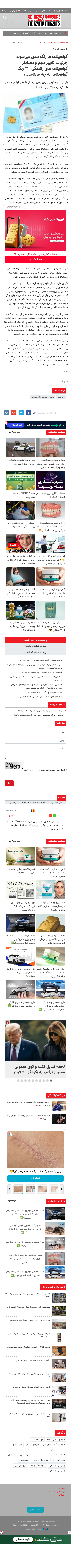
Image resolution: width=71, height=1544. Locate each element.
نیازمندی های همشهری (43, 10)
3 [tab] (43, 1081)
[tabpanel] (35, 1049)
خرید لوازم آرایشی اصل (55, 1450)
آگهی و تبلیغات (28, 10)
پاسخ (10, 815)
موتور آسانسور (37, 1439)
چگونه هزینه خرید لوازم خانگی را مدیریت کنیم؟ (33, 1360)
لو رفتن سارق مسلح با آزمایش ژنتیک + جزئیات (45, 692)
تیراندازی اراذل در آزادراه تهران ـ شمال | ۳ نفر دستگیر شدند (41, 660)
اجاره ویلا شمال (32, 1444)
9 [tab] (22, 1081)
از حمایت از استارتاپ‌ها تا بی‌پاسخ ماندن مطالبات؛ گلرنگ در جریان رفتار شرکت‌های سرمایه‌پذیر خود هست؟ (29, 1402)
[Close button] (69, 1532)
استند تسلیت (59, 1455)
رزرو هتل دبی (21, 1465)
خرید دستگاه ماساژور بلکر (54, 1444)
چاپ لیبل (12, 1455)
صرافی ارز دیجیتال (40, 1460)
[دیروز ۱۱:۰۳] (59, 1119)
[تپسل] (6, 207)
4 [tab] (40, 1081)
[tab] (35, 640)
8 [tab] (25, 1081)
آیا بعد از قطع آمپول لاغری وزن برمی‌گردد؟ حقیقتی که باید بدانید (29, 1415)
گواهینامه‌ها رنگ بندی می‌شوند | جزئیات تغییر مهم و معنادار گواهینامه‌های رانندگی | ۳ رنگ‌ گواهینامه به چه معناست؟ (41, 66)
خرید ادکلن (17, 1444)
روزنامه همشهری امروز (61, 10)
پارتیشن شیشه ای (57, 1465)
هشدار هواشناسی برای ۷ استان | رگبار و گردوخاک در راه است (37, 33)
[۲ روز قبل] (59, 1311)
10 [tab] (18, 1081)
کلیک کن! (36, 1178)
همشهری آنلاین (44, 20)
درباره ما (62, 1488)
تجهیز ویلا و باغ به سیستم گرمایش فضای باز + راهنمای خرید (28, 1307)
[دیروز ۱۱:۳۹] (59, 1106)
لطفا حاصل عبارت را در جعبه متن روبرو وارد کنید (45, 770)
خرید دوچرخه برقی (28, 1455)
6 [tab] (33, 1081)
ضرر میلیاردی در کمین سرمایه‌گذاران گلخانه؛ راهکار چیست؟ (29, 1320)
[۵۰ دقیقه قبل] (35, 1040)
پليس (41, 42)
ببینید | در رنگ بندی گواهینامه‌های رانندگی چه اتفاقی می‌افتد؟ (40, 710)
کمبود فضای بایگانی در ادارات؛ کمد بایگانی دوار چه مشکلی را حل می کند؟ (28, 1335)
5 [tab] (36, 1081)
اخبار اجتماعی (51, 42)
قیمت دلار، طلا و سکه (57, 1491)
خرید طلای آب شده (33, 1450)
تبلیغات (62, 1495)
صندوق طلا (23, 1460)
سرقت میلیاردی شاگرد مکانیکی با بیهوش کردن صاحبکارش (41, 696)
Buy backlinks (58, 1460)
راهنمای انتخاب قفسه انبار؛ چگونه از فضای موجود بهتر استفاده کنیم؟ (27, 1295)
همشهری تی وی (15, 10)
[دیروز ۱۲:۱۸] (59, 1298)
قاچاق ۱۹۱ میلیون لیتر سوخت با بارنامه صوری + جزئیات (42, 672)
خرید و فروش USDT (56, 1439)
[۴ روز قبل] (59, 1417)
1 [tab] (51, 1081)
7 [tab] (29, 1081)
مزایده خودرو (16, 1450)
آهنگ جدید (44, 1455)
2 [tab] (47, 1081)
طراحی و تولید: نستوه (34, 1529)
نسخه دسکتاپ (36, 1509)
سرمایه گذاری (35, 259)
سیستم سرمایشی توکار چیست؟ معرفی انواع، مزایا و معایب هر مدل (27, 1375)
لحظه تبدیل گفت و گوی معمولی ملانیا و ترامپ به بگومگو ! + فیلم (39, 1069)
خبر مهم (61, 397)
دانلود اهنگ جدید (38, 1465)
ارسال (9, 783)
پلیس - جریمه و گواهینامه (43, 397)
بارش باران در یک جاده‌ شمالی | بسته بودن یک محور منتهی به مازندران (38, 715)
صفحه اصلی (63, 42)
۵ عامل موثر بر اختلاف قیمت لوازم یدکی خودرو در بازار (30, 1387)
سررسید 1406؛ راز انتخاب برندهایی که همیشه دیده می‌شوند (28, 1347)
